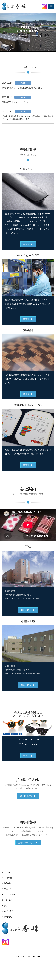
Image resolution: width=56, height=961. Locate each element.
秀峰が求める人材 (26, 843)
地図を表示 (27, 610)
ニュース (8, 889)
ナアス (7, 906)
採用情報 (8, 917)
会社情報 (8, 900)
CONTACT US (27, 796)
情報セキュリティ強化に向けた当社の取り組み (22, 88)
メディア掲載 (9, 894)
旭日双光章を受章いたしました (15, 102)
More (27, 244)
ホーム (7, 872)
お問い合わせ (9, 911)
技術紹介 (8, 883)
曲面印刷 (8, 878)
